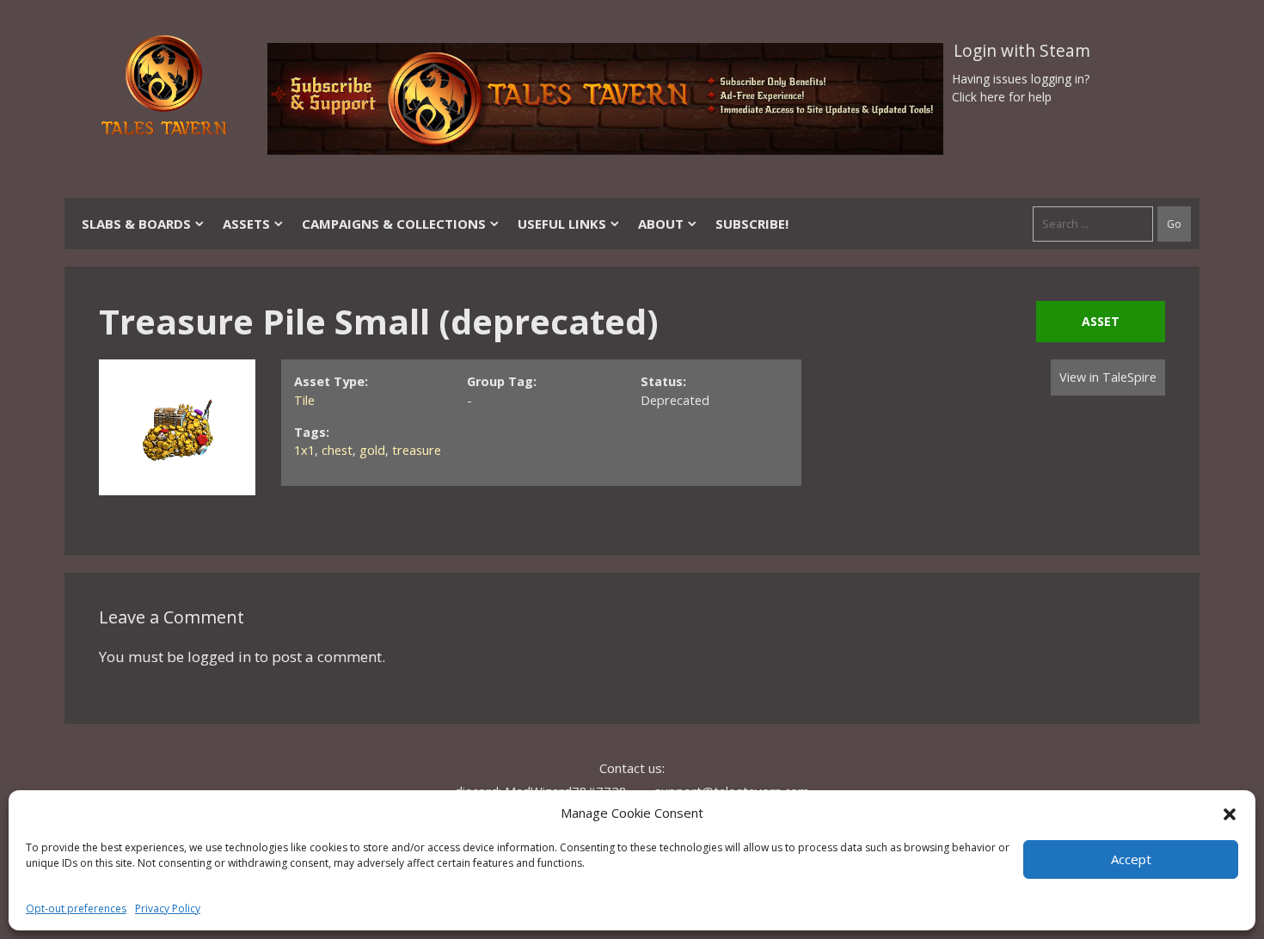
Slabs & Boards (136, 223)
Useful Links (562, 223)
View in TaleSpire (1108, 377)
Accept (1131, 859)
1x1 (304, 450)
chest (337, 450)
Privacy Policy (167, 908)
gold (372, 450)
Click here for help (1002, 97)
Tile (304, 400)
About (661, 223)
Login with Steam (1022, 51)
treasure (416, 450)
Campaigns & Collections (394, 223)
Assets (246, 223)
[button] (1229, 812)
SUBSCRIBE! (751, 223)
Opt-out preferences (76, 908)
